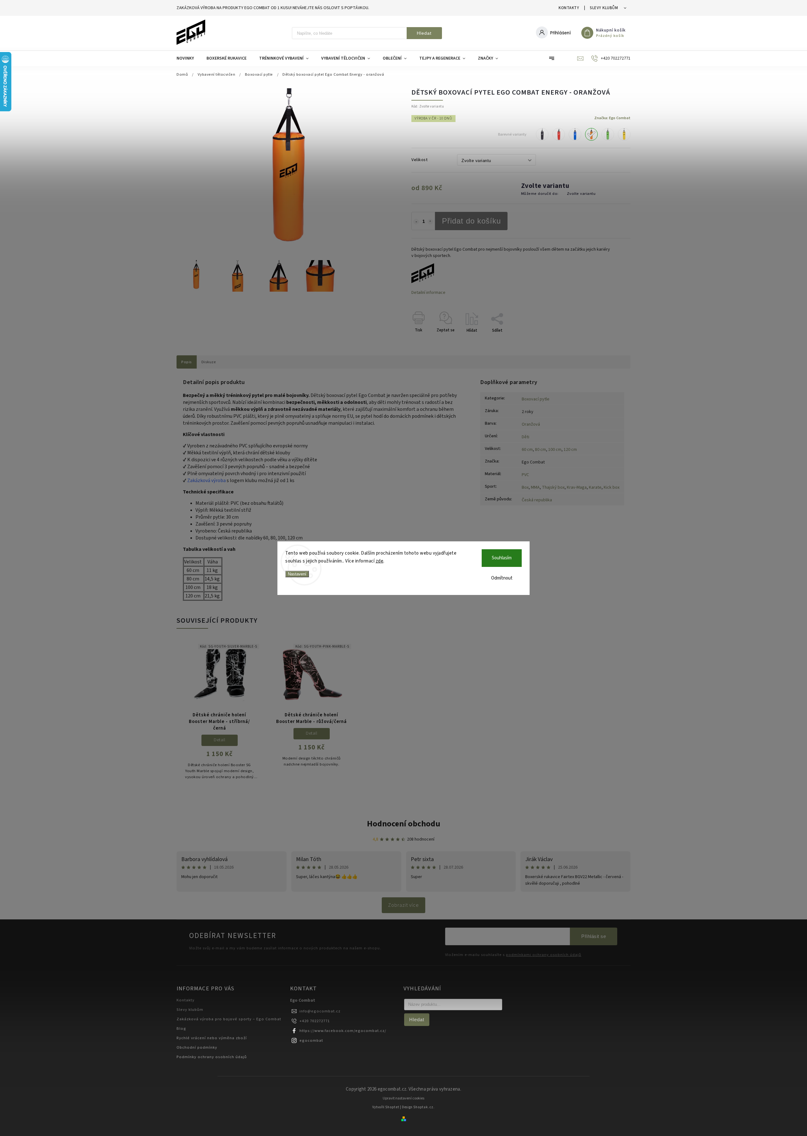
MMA (535, 487)
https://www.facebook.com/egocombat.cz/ (342, 1031)
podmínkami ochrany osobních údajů (543, 955)
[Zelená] (607, 134)
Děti (525, 437)
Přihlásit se (593, 936)
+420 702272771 (314, 1021)
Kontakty (569, 8)
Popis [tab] (186, 362)
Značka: (612, 118)
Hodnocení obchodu (403, 824)
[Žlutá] (624, 134)
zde (380, 561)
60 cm (527, 449)
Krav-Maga (577, 487)
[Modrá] (575, 134)
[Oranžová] (591, 134)
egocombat (311, 1040)
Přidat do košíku (471, 221)
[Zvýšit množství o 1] (430, 221)
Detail (219, 740)
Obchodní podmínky (197, 1047)
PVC (525, 475)
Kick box (611, 487)
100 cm (554, 449)
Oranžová (531, 424)
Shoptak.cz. (424, 1107)
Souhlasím (502, 558)
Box (525, 487)
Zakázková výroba (206, 480)
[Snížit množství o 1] (416, 221)
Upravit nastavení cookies (403, 1098)
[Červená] (558, 134)
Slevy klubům (604, 8)
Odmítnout (502, 578)
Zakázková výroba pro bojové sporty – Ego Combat (229, 1019)
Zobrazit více (403, 905)
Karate (595, 487)
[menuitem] (188, 58)
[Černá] (542, 134)
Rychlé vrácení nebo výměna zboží (212, 1038)
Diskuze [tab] (208, 362)
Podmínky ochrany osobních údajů (212, 1057)
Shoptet (392, 1107)
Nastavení (297, 574)
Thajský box (553, 487)
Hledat (424, 33)
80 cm (540, 449)
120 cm (570, 449)
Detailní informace (428, 292)
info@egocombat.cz (319, 1011)
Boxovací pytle (535, 399)
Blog (181, 1028)
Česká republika (537, 500)
